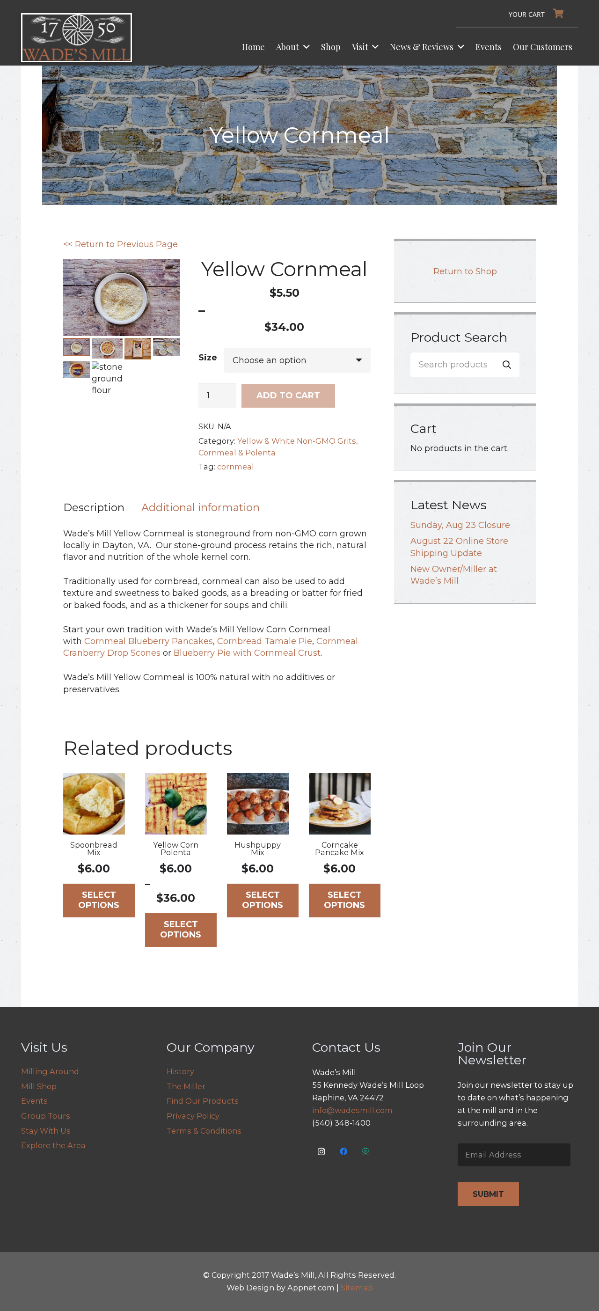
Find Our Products (203, 1101)
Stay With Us (46, 1130)
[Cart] (539, 13)
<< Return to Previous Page (120, 244)
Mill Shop (39, 1086)
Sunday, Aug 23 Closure (460, 525)
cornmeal (235, 466)
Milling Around (50, 1071)
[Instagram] (321, 1151)
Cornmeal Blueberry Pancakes (148, 641)
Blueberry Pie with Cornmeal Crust (247, 653)
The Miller (186, 1086)
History (180, 1071)
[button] (304, 47)
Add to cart (288, 395)
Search (506, 364)
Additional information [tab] (200, 507)
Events (34, 1101)
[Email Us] (365, 1151)
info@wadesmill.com (352, 1110)
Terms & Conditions (204, 1130)
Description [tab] (93, 507)
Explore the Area (53, 1145)
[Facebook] (343, 1151)
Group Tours (45, 1116)
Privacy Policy (193, 1116)
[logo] (76, 37)
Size (207, 357)
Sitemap (357, 1287)
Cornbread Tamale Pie (264, 641)
